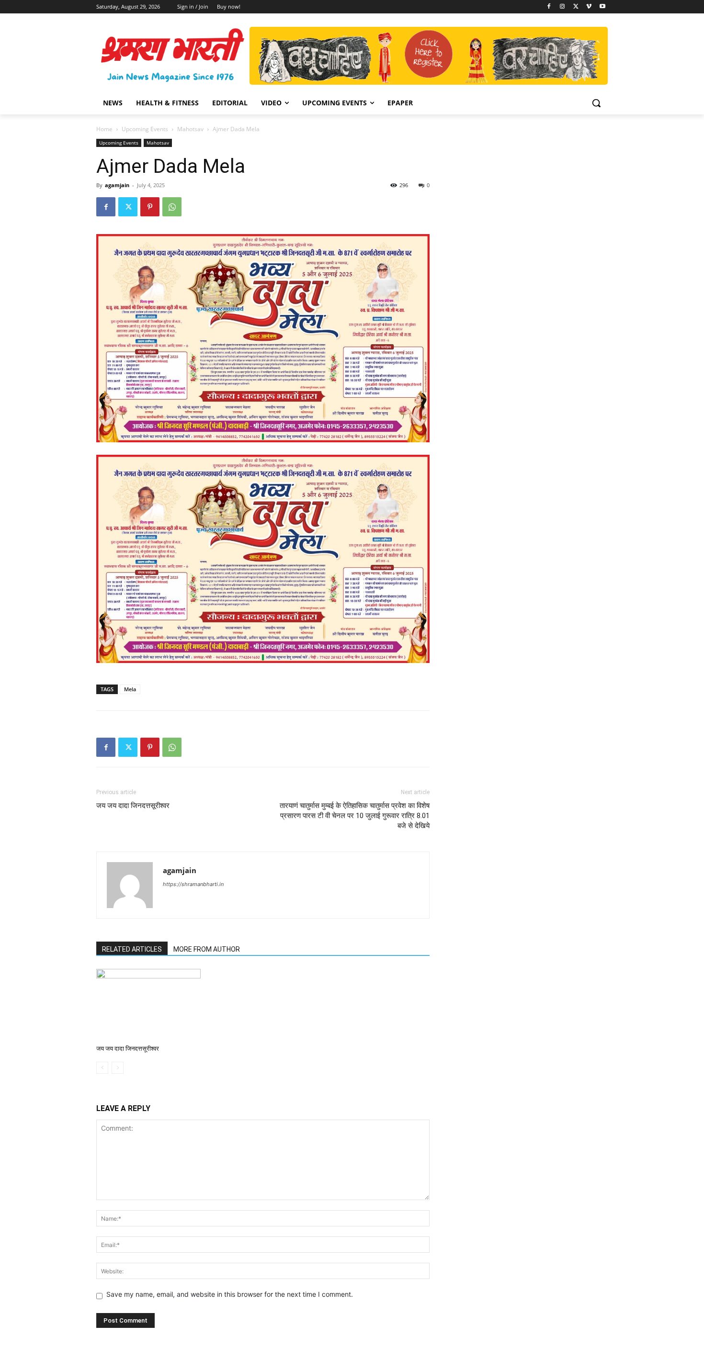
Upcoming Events (145, 129)
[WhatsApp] (172, 206)
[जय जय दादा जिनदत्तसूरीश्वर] (148, 1005)
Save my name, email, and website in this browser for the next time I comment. (229, 1294)
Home (104, 129)
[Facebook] (549, 6)
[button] (596, 102)
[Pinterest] (149, 206)
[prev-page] (102, 1068)
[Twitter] (575, 6)
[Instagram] (562, 6)
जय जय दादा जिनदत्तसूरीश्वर (133, 805)
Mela (130, 689)
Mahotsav (190, 129)
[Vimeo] (588, 6)
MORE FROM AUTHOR (206, 949)
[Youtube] (602, 6)
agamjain (117, 185)
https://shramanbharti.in (193, 884)
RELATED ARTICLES (132, 949)
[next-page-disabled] (118, 1068)
